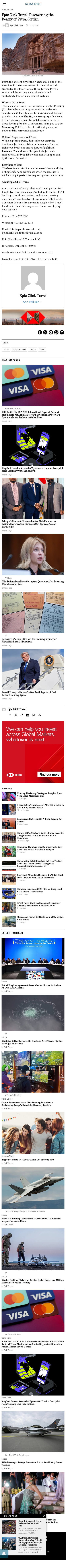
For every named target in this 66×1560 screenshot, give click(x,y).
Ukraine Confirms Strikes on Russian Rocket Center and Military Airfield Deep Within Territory (33, 1281)
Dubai (6, 349)
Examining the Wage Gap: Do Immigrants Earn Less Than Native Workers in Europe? (39, 848)
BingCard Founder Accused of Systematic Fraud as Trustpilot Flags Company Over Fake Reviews (32, 469)
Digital (4, 1099)
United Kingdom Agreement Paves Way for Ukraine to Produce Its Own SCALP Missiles (31, 986)
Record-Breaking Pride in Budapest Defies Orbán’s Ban (29, 1523)
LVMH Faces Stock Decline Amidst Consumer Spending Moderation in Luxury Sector (38, 904)
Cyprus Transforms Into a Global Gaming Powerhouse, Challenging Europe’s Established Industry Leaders (27, 1103)
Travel (42, 349)
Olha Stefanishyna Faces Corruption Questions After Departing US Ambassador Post (33, 583)
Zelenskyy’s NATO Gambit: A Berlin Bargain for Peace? (39, 820)
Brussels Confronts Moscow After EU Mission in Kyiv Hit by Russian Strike (40, 806)
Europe (4, 982)
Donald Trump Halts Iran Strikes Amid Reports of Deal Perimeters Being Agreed (29, 693)
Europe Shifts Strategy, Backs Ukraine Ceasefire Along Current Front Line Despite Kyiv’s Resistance (40, 835)
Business (5, 1156)
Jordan (33, 349)
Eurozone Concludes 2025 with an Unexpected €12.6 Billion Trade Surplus (39, 890)
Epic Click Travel (16, 25)
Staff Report (8, 991)
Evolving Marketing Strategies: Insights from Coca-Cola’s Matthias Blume (39, 794)
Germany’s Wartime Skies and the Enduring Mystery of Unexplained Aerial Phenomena (29, 640)
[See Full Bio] (41, 302)
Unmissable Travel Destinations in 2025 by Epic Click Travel (40, 918)
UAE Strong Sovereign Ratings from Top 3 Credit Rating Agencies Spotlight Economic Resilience (30, 1541)
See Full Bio (31, 302)
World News (7, 9)
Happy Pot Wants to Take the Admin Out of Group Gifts (28, 1159)
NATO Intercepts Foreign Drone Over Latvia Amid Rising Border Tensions (32, 1463)
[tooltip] (40, 332)
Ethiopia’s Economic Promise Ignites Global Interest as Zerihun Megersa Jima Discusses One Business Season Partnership (29, 524)
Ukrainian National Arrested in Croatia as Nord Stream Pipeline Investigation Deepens (32, 1042)
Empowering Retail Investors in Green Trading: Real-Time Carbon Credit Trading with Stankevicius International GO (39, 863)
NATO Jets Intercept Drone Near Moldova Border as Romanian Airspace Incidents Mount (31, 1219)
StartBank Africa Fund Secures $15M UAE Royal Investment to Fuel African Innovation (40, 876)
